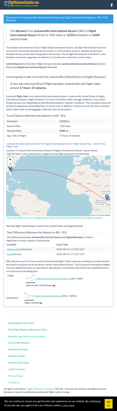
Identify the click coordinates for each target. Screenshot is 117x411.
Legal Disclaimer (16, 369)
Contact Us (14, 382)
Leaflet (92, 215)
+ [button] (10, 159)
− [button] (10, 164)
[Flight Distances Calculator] (21, 3)
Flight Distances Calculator (40, 388)
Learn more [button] (68, 405)
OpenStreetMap (104, 215)
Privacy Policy (15, 375)
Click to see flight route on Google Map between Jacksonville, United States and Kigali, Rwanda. (54, 217)
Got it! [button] (109, 404)
